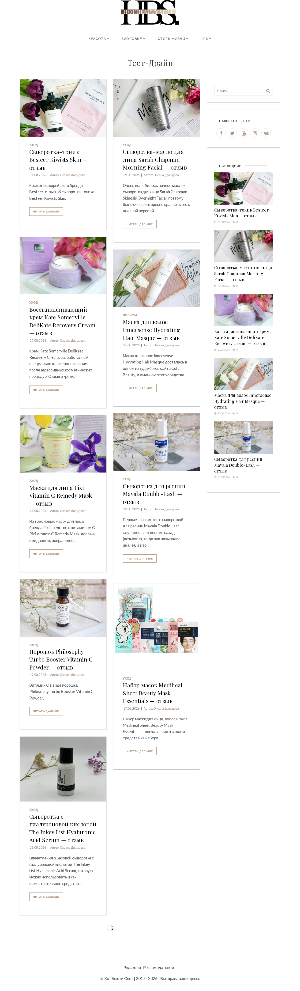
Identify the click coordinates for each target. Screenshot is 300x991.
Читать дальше (46, 211)
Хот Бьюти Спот (118, 978)
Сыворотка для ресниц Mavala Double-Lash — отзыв (154, 493)
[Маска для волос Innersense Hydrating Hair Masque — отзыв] (156, 278)
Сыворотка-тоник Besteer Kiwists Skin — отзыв (58, 159)
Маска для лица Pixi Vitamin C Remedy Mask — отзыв (60, 495)
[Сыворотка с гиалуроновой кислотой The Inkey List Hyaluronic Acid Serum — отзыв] (63, 769)
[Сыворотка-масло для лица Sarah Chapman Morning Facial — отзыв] (156, 108)
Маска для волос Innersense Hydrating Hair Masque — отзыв (151, 329)
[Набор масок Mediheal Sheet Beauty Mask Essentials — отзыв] (156, 627)
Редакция (132, 967)
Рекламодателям (158, 967)
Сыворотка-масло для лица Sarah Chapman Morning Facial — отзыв (155, 159)
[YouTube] (243, 133)
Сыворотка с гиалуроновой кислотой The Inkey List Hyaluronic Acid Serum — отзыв (62, 828)
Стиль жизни (171, 39)
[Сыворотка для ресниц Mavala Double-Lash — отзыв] (156, 442)
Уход (33, 145)
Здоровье (132, 39)
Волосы (130, 315)
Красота (97, 39)
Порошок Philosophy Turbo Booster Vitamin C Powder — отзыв (61, 659)
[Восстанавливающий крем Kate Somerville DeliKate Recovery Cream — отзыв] (63, 266)
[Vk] (266, 133)
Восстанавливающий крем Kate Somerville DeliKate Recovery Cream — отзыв (62, 321)
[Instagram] (254, 133)
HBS (204, 39)
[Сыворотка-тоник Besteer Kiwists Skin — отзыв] (63, 108)
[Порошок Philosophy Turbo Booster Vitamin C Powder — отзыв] (63, 608)
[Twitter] (232, 133)
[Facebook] (221, 133)
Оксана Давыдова (72, 175)
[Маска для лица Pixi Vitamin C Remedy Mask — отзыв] (63, 444)
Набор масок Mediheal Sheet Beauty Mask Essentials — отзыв (152, 692)
